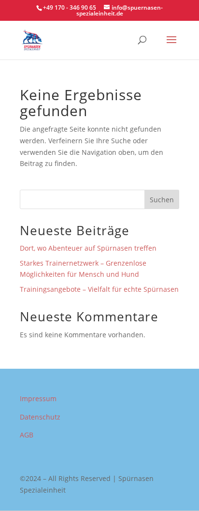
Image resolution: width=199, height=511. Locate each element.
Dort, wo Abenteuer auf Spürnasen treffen (88, 248)
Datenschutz (40, 416)
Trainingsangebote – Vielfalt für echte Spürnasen (99, 289)
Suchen (162, 199)
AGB (26, 434)
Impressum (38, 398)
